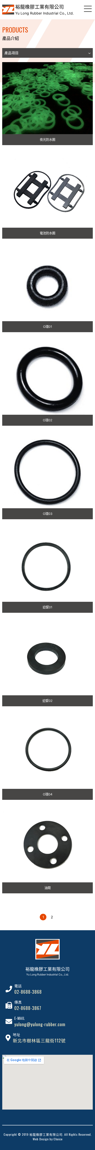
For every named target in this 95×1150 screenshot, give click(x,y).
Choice (58, 1139)
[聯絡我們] (89, 908)
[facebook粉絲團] (89, 901)
